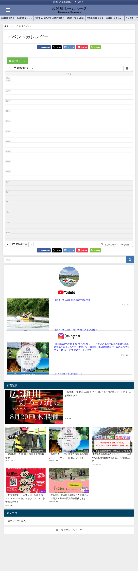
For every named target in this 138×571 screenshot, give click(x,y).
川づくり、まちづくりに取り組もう (49, 18)
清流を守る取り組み (75, 18)
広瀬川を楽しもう (24, 18)
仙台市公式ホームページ (69, 530)
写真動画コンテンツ (95, 18)
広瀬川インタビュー (114, 18)
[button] (115, 244)
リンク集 (129, 18)
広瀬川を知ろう (7, 18)
